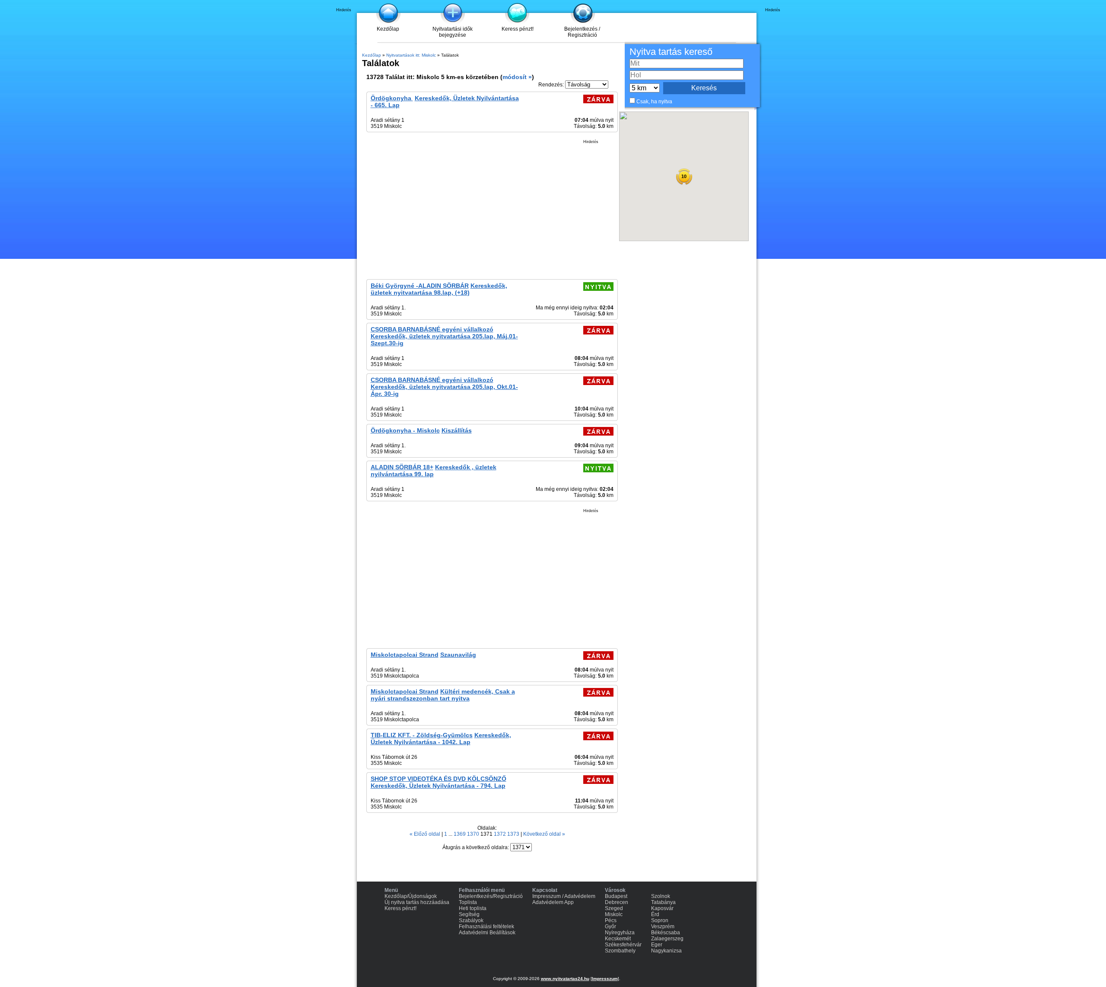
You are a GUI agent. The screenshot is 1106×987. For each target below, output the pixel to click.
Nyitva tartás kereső (670, 51)
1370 (473, 834)
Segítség (469, 914)
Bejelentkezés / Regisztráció (582, 32)
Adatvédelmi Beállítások (487, 933)
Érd (655, 914)
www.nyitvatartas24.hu (565, 978)
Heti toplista (472, 908)
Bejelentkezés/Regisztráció (491, 896)
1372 (500, 834)
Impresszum (605, 978)
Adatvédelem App (553, 902)
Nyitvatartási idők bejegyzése (452, 32)
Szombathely (620, 951)
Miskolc (614, 914)
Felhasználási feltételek (486, 926)
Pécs (611, 920)
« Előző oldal (426, 834)
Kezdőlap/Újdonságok (411, 896)
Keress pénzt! (518, 29)
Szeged (614, 908)
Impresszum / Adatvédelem (563, 896)
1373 (514, 834)
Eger (656, 945)
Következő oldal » (544, 834)
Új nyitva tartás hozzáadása (417, 902)
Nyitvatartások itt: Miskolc (411, 55)
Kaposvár (662, 908)
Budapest (616, 896)
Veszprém (662, 926)
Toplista (468, 902)
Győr (610, 926)
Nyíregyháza (620, 933)
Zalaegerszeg (667, 939)
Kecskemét (618, 939)
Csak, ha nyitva (654, 102)
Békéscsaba (665, 933)
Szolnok (660, 896)
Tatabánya (663, 902)
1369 (460, 834)
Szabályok (471, 920)
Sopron (659, 920)
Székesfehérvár (623, 945)
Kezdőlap (388, 29)
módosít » (517, 76)
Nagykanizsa (666, 951)
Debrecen (616, 902)
